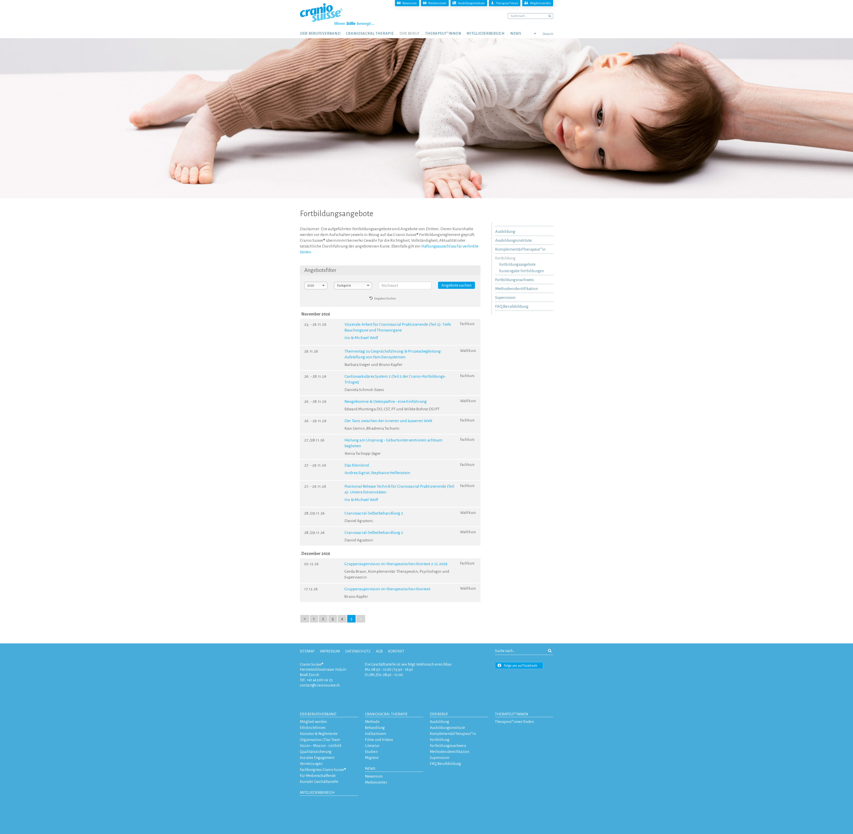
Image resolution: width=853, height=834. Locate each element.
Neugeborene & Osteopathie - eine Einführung (386, 401)
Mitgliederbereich (317, 793)
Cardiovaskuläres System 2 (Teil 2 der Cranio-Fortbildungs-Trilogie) (395, 379)
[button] (323, 33)
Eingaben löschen (384, 298)
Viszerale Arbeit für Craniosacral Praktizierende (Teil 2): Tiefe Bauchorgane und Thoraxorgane (398, 327)
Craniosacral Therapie (386, 714)
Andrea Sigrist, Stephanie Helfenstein (377, 473)
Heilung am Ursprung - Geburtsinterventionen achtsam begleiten (393, 443)
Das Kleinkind (357, 465)
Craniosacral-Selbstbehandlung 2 (374, 513)
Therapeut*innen (511, 714)
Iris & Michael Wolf (361, 337)
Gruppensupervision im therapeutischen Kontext (387, 589)
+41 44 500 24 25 (320, 680)
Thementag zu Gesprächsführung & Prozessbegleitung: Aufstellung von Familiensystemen (393, 354)
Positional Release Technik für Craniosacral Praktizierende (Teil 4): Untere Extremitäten (399, 489)
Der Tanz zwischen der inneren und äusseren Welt (388, 421)
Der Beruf (439, 714)
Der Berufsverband (318, 714)
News (370, 769)
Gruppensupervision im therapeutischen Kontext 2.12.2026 (395, 564)
